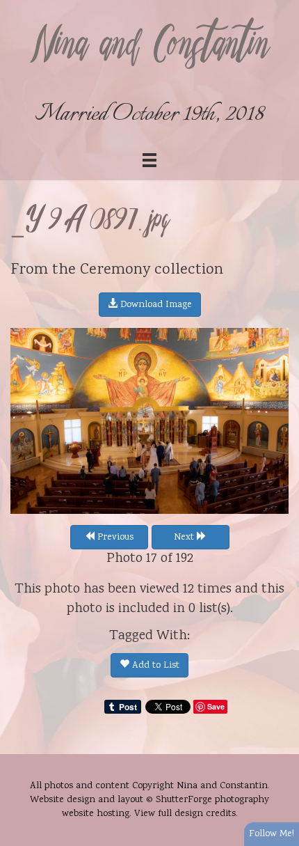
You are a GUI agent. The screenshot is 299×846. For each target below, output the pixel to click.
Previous (114, 538)
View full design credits (185, 814)
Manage (280, 7)
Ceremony (115, 270)
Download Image (155, 305)
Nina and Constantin (149, 46)
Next (185, 538)
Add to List (154, 666)
